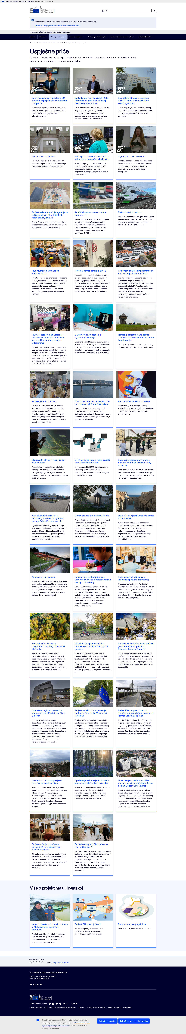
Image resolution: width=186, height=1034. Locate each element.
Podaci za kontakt (144, 37)
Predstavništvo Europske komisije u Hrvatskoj (44, 43)
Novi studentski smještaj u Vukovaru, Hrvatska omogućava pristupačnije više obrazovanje (47, 518)
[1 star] (30, 962)
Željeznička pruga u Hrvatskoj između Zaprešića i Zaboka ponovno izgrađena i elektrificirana (136, 713)
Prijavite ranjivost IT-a (37, 1008)
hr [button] (106, 11)
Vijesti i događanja (75, 37)
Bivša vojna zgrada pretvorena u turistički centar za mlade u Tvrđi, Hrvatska (134, 463)
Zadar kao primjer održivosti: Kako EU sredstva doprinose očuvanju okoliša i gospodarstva (92, 101)
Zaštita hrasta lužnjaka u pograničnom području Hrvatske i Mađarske (48, 646)
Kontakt (74, 1004)
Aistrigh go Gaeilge (41, 26)
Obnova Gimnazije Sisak (44, 156)
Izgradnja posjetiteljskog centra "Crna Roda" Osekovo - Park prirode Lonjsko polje (136, 337)
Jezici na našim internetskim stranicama (62, 1008)
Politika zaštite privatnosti (96, 1008)
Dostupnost (127, 1008)
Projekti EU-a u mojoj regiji (88, 924)
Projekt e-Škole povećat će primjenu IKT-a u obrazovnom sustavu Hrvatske (46, 847)
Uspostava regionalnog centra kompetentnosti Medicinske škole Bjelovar (48, 713)
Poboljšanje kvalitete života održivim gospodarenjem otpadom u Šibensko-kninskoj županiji (136, 646)
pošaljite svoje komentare (60, 963)
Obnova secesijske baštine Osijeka (92, 515)
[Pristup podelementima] (47, 37)
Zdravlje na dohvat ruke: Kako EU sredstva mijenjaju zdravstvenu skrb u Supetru (50, 101)
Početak (33, 37)
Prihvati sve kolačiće (107, 1021)
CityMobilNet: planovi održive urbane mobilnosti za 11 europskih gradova (91, 646)
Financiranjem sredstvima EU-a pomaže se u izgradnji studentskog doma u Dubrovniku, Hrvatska (135, 783)
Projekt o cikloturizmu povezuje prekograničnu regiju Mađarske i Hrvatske (91, 713)
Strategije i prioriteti (57, 37)
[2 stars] (32, 962)
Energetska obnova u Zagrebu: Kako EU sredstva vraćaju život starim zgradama (133, 101)
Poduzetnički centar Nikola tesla (134, 401)
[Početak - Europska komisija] (45, 10)
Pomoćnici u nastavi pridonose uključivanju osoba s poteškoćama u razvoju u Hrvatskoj (93, 580)
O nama (42, 37)
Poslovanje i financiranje (96, 37)
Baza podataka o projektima (132, 924)
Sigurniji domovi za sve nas (131, 156)
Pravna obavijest (114, 1008)
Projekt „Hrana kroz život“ (44, 401)
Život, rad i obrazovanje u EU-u (121, 37)
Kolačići (81, 1008)
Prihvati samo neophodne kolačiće (134, 1021)
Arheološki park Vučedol (44, 577)
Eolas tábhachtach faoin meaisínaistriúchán (64, 26)
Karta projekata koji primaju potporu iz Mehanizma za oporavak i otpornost (50, 927)
